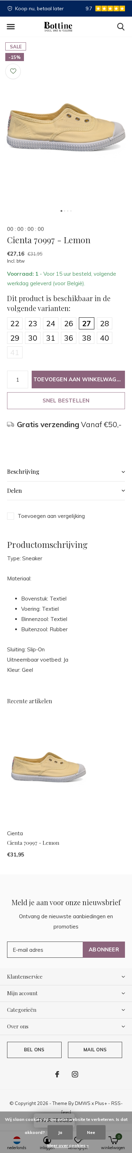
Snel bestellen (66, 400)
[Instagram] (75, 1074)
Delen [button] (14, 490)
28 (104, 323)
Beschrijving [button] (23, 471)
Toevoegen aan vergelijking (51, 516)
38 (86, 337)
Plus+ (101, 1103)
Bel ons (34, 1049)
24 (50, 323)
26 (68, 323)
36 (68, 337)
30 (32, 337)
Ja (60, 1132)
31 (50, 337)
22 (14, 323)
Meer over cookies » (68, 1145)
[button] (10, 27)
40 (104, 337)
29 (14, 337)
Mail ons (95, 1049)
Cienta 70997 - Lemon (33, 842)
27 (86, 323)
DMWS (82, 1103)
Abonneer (104, 949)
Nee (91, 1132)
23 (32, 323)
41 (14, 352)
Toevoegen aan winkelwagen (78, 379)
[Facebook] (57, 1074)
